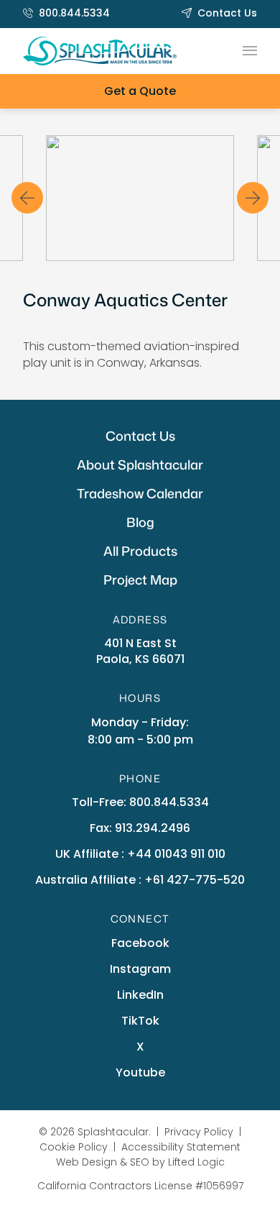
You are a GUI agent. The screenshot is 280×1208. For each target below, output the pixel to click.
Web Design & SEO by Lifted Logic (140, 1162)
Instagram (140, 969)
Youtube (140, 1072)
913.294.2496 (152, 828)
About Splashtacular (140, 464)
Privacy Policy (198, 1132)
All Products (140, 550)
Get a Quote (140, 91)
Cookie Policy (73, 1147)
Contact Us (227, 13)
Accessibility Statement (181, 1147)
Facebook (140, 943)
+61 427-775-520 (194, 879)
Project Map (140, 579)
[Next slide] (253, 198)
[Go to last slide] (27, 198)
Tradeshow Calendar (140, 493)
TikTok (140, 1020)
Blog (140, 522)
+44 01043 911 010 (176, 854)
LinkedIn (140, 995)
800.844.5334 (74, 13)
